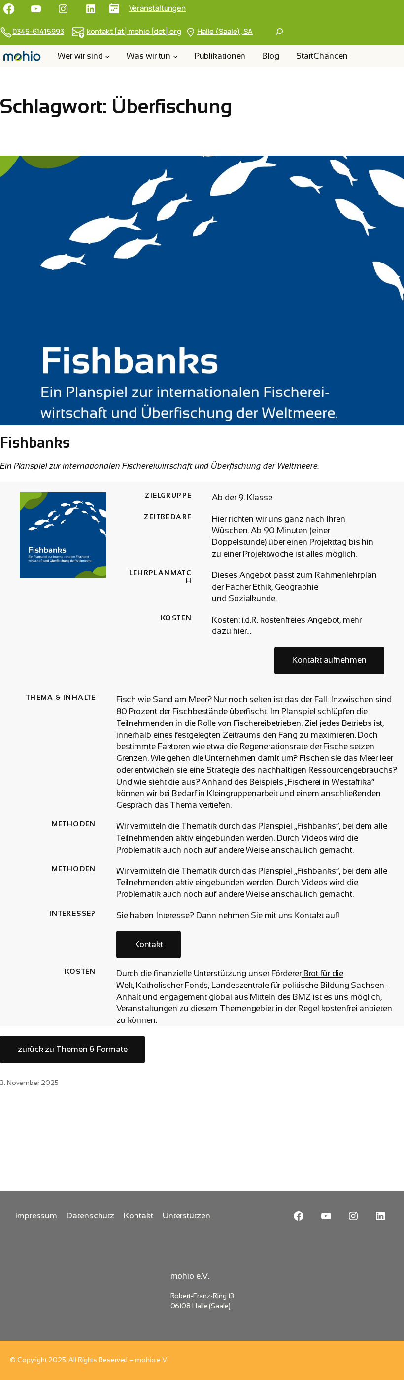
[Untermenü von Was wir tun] (175, 56)
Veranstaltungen (157, 8)
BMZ (302, 997)
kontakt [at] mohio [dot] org (134, 31)
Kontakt (148, 944)
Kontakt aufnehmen (329, 660)
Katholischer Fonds (171, 985)
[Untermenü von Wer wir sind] (107, 56)
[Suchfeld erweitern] (279, 31)
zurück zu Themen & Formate (72, 1049)
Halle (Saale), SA (225, 31)
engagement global (196, 997)
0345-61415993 (38, 31)
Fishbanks (35, 442)
